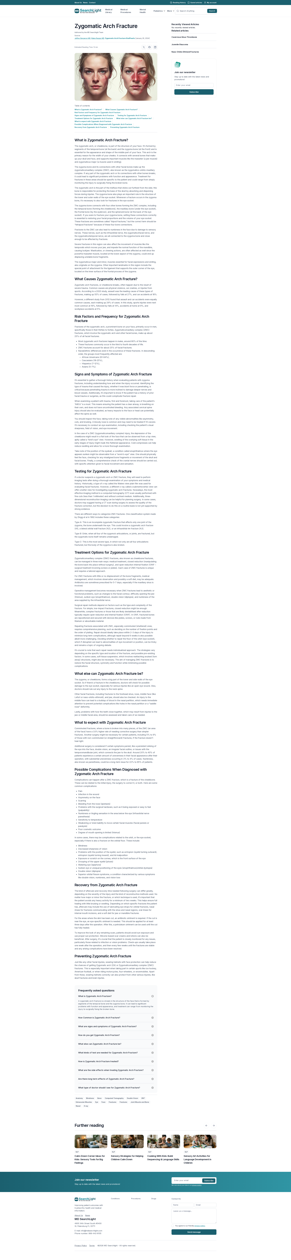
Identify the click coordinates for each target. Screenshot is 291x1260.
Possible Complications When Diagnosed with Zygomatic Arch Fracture (103, 124)
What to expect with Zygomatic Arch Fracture (93, 121)
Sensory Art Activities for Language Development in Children (161, 1159)
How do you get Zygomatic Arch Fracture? (99, 1035)
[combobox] (193, 11)
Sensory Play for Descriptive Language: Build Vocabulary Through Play (199, 1159)
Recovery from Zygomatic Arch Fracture (91, 127)
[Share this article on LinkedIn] (155, 47)
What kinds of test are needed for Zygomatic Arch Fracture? (108, 1052)
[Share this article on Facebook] (149, 47)
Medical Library (108, 10)
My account (211, 3)
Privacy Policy (81, 1245)
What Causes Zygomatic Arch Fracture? (121, 109)
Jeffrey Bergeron (82, 38)
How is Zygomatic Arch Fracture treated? (98, 1061)
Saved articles (196, 3)
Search (212, 11)
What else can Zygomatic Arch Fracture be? (134, 118)
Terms (92, 1245)
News (85, 3)
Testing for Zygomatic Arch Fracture (132, 115)
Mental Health (143, 10)
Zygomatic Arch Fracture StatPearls (120, 38)
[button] (206, 1125)
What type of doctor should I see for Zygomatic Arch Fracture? (109, 1087)
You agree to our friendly (190, 1226)
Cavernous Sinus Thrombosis (184, 37)
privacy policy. (197, 1185)
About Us (78, 3)
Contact (92, 3)
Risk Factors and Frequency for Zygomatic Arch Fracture (97, 112)
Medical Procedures (125, 10)
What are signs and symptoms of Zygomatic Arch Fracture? (107, 1026)
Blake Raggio (97, 38)
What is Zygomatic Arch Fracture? (88, 109)
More (169, 11)
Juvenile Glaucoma (180, 44)
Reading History (179, 3)
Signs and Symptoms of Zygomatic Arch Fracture (94, 115)
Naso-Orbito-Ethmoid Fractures (185, 52)
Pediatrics (158, 11)
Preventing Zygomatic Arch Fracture (124, 127)
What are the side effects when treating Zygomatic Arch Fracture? (111, 1070)
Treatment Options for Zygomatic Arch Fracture (94, 118)
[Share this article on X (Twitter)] (144, 47)
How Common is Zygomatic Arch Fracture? (99, 1017)
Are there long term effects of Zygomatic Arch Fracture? (106, 1079)
